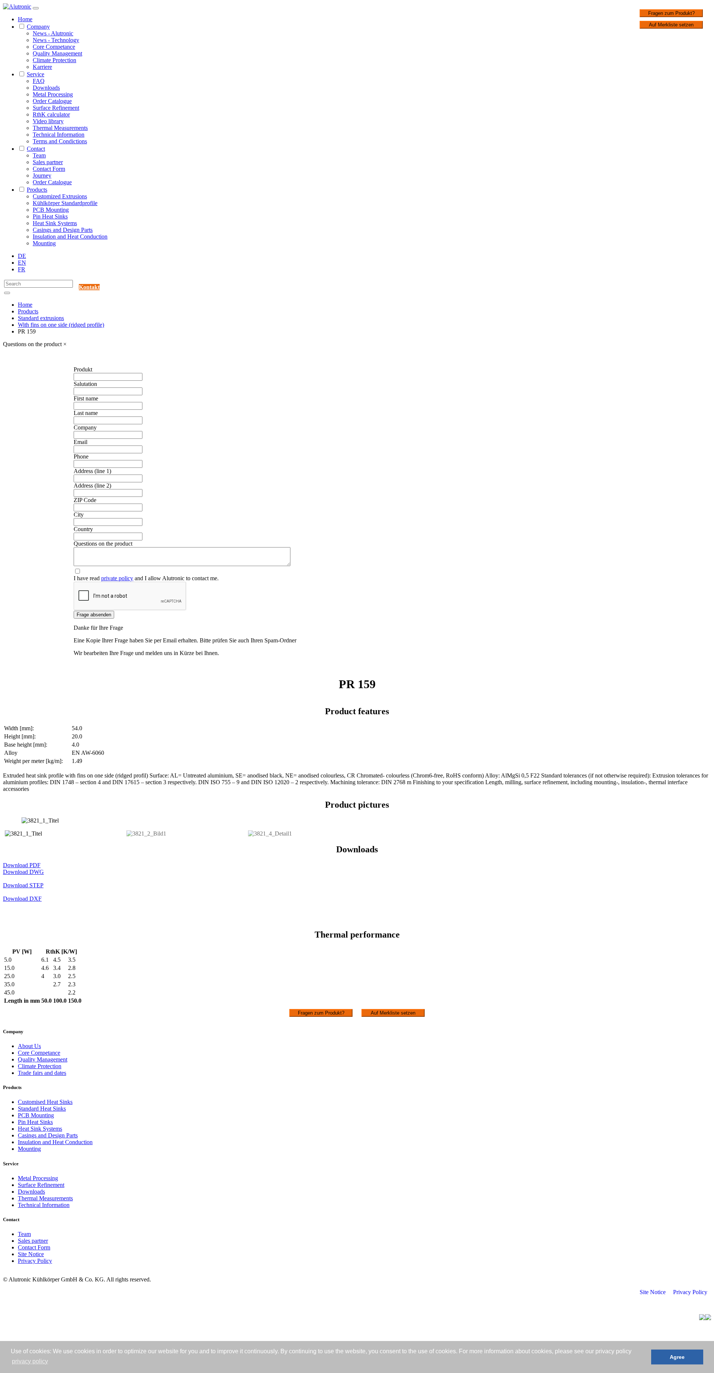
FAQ (39, 81)
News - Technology (56, 40)
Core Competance (54, 47)
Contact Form (49, 169)
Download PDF (22, 865)
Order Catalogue (52, 101)
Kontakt (89, 287)
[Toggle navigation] (36, 8)
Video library (48, 121)
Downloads (46, 87)
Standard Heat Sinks (42, 1108)
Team (39, 155)
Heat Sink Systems (55, 223)
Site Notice (31, 1254)
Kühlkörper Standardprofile (65, 203)
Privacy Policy (35, 1261)
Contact (36, 149)
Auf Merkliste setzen (671, 25)
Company (38, 26)
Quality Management (57, 53)
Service (35, 74)
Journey (42, 175)
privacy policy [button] (30, 1361)
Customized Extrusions (60, 196)
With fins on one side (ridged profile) (61, 325)
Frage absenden (94, 614)
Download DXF (22, 898)
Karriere (42, 67)
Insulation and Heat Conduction (70, 236)
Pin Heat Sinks (50, 216)
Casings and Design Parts (63, 230)
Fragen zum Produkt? (671, 13)
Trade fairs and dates (42, 1073)
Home (25, 19)
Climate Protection (54, 60)
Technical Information (58, 134)
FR (21, 269)
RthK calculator (51, 114)
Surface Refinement (56, 108)
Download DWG (23, 872)
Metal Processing (53, 94)
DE (22, 256)
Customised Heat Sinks (45, 1102)
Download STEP (23, 885)
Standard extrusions (41, 318)
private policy (117, 578)
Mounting (44, 243)
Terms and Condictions (60, 141)
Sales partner (48, 162)
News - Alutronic (53, 33)
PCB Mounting (51, 210)
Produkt (83, 369)
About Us (29, 1046)
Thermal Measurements (60, 128)
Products (37, 189)
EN (22, 262)
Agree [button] (677, 1357)
